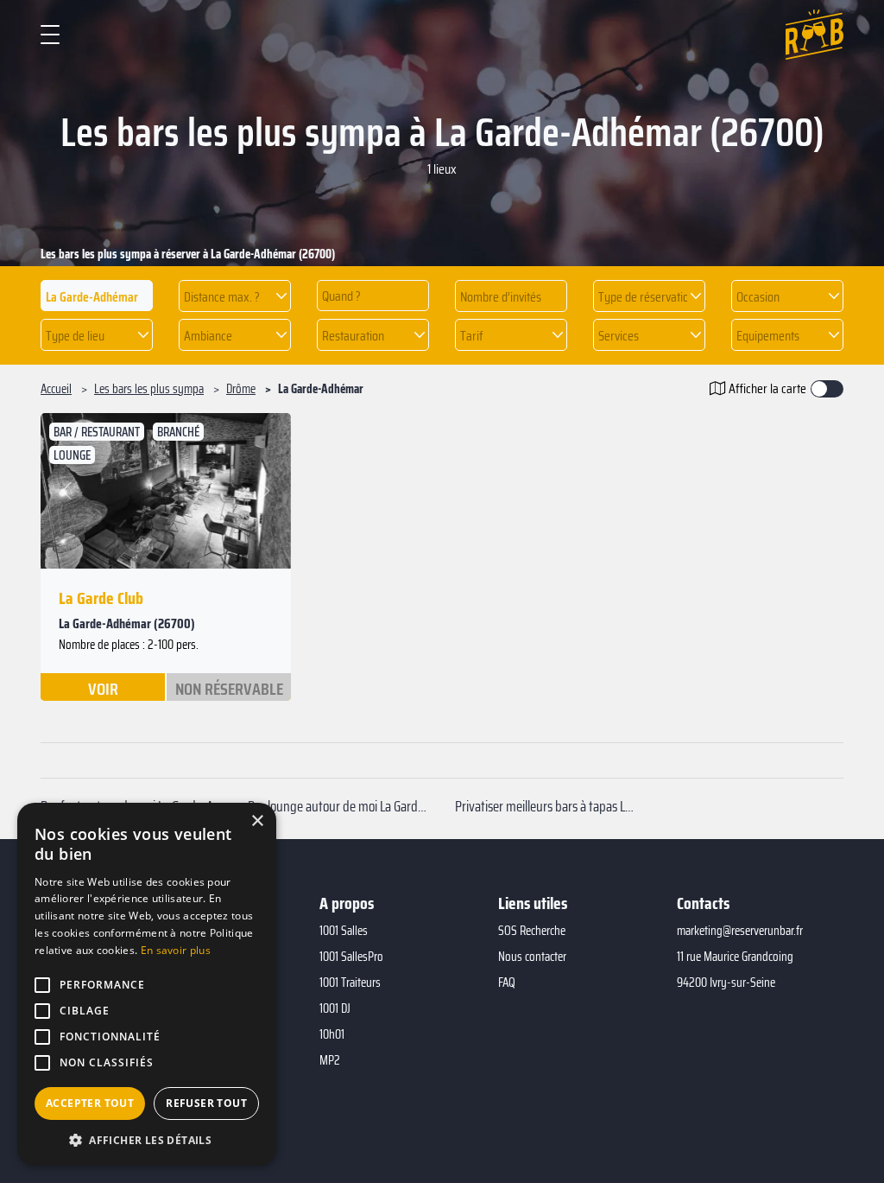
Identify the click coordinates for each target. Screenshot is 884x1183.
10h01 (331, 1034)
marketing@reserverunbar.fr (740, 930)
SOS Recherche (531, 930)
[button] (235, 296)
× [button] (256, 821)
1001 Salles (343, 930)
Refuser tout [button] (206, 1103)
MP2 (329, 1060)
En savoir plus (176, 950)
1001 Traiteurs (350, 982)
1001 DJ (334, 1008)
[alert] (146, 984)
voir (103, 688)
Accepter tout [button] (90, 1103)
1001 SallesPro (351, 956)
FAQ (506, 982)
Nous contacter (532, 956)
